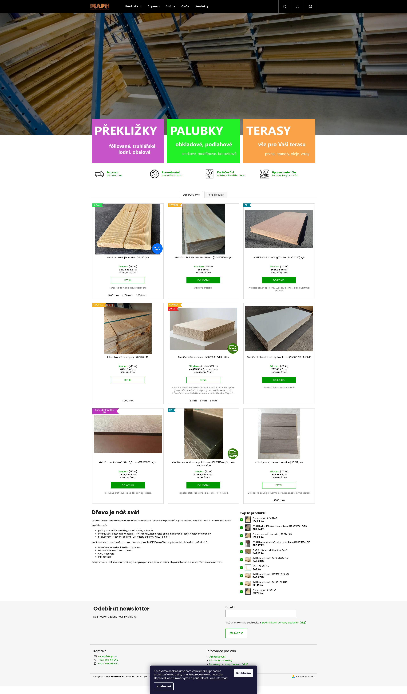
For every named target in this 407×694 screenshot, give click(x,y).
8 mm (213, 400)
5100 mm (113, 295)
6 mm (203, 400)
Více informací (218, 678)
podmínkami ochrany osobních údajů (284, 622)
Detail (127, 280)
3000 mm (141, 295)
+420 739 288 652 (108, 663)
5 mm (193, 400)
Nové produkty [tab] (216, 194)
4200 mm (127, 295)
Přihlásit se (236, 633)
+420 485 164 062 (108, 659)
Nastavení (164, 686)
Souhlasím (243, 673)
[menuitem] (133, 6)
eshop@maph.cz (107, 656)
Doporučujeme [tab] (191, 194)
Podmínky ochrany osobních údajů (228, 664)
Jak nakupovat (217, 656)
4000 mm (128, 400)
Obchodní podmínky (220, 660)
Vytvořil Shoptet (305, 676)
